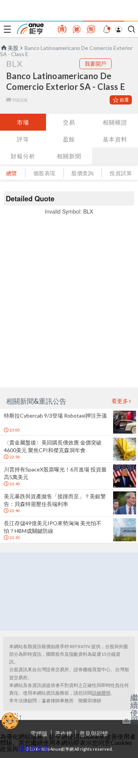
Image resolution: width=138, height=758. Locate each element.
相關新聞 (69, 156)
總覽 (11, 173)
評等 (23, 139)
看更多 (120, 401)
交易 (69, 122)
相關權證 (115, 122)
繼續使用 (134, 709)
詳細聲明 (101, 693)
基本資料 (115, 139)
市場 (23, 122)
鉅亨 (30, 29)
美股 (13, 48)
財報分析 (23, 156)
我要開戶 (95, 63)
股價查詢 (82, 173)
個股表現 (44, 173)
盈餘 (69, 139)
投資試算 (121, 173)
